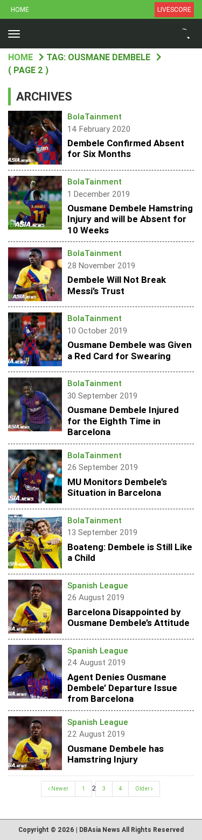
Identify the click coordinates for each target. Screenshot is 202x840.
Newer (59, 789)
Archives (44, 96)
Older (143, 789)
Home (20, 9)
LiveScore (174, 9)
